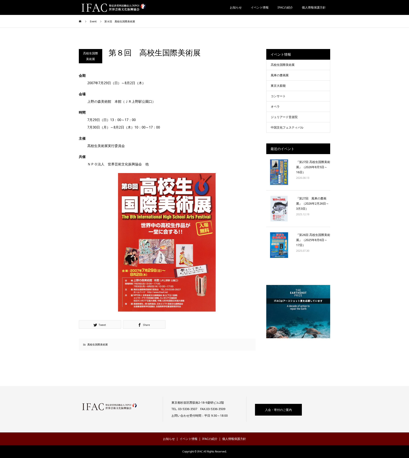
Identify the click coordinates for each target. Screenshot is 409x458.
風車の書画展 (280, 75)
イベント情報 (260, 7)
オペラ (275, 106)
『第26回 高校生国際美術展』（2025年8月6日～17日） (313, 240)
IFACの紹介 (285, 7)
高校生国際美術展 (90, 56)
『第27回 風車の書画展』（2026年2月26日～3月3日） (312, 203)
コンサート (278, 96)
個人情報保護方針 (314, 7)
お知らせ (236, 7)
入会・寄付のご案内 (278, 410)
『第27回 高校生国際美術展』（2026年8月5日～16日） (313, 167)
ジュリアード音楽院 (284, 117)
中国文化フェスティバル (287, 127)
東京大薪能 (278, 86)
